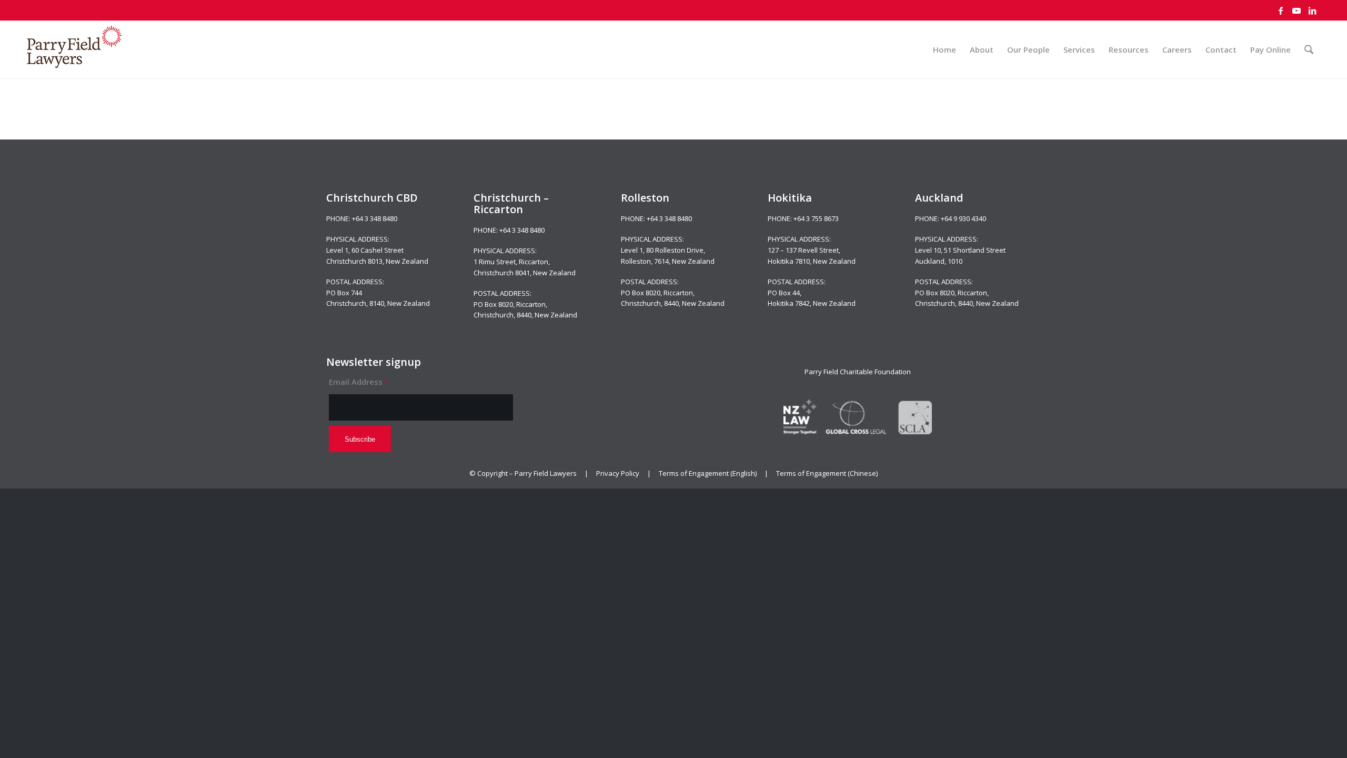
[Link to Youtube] (1296, 10)
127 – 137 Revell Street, (804, 250)
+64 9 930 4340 (963, 218)
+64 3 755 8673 (816, 218)
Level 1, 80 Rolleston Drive (662, 250)
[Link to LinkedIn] (1312, 10)
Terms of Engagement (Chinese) (827, 473)
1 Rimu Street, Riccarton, (512, 261)
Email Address (358, 381)
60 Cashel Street (377, 250)
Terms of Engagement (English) (708, 473)
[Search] (1309, 49)
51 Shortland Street (975, 250)
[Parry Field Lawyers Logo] (74, 49)
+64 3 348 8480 (374, 218)
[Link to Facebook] (1281, 10)
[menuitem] (944, 49)
